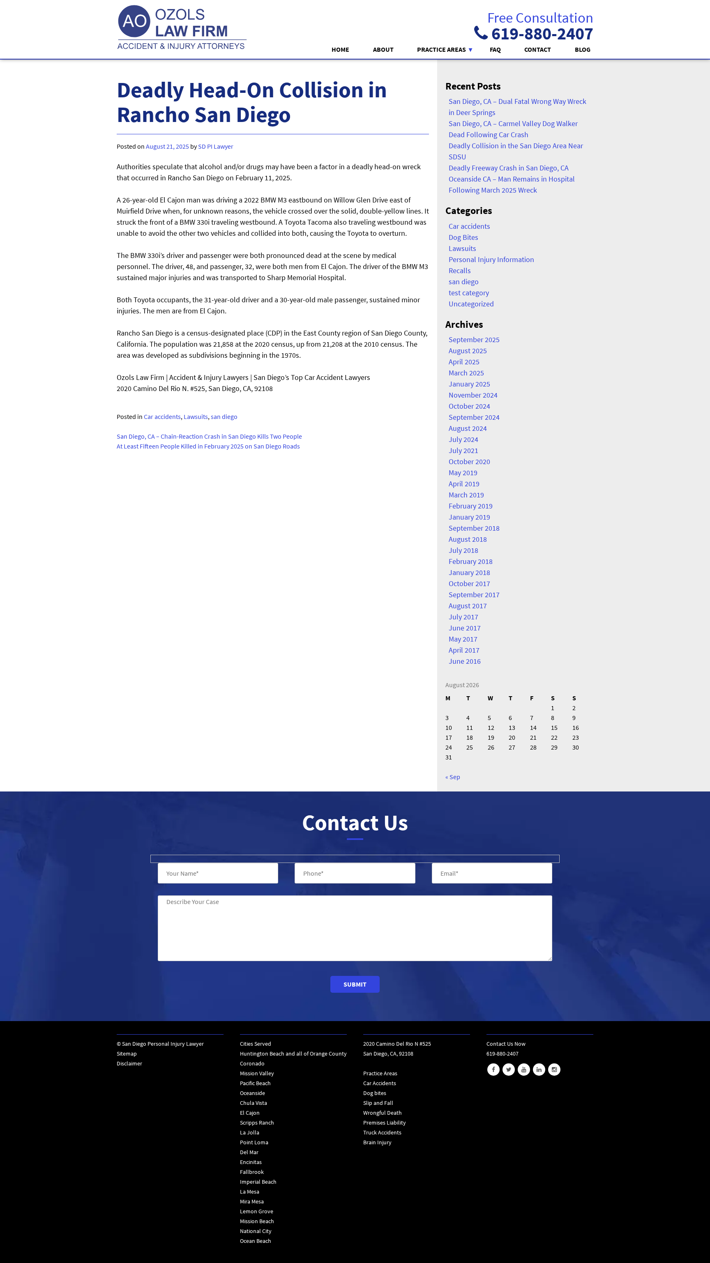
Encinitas (251, 1162)
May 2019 (463, 472)
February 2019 (471, 506)
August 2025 (468, 350)
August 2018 (468, 539)
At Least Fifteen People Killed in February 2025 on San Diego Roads (208, 446)
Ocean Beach (255, 1241)
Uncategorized (471, 303)
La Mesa (249, 1191)
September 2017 (474, 594)
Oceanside (252, 1093)
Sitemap (127, 1053)
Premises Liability (384, 1122)
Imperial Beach (258, 1181)
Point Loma (254, 1142)
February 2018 (471, 561)
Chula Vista (253, 1103)
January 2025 (469, 384)
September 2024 (474, 417)
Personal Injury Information (491, 259)
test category (469, 292)
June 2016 (465, 661)
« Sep (452, 777)
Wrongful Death (382, 1112)
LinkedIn (539, 1069)
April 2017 (464, 650)
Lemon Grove (256, 1211)
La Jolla (249, 1132)
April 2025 (464, 361)
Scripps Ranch (257, 1122)
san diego (224, 416)
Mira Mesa (252, 1201)
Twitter (509, 1069)
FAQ (495, 49)
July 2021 (463, 450)
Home (340, 49)
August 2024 (468, 428)
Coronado (252, 1063)
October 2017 (469, 583)
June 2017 (465, 628)
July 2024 (463, 439)
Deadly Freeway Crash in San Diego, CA (509, 168)
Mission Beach (257, 1221)
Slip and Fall (378, 1103)
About (383, 49)
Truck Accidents (382, 1132)
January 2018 (469, 572)
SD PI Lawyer (215, 146)
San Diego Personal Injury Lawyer (163, 1043)
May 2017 (463, 639)
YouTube (524, 1069)
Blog (582, 49)
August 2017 (468, 605)
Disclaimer (129, 1063)
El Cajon (250, 1112)
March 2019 (466, 494)
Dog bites (374, 1093)
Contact (537, 49)
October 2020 (469, 461)
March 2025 (466, 372)
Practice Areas (441, 49)
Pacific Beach (255, 1083)
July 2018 (463, 550)
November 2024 (473, 395)
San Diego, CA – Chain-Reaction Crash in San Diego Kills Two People (209, 436)
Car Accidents (379, 1083)
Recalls (460, 270)
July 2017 (463, 616)
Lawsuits (196, 416)
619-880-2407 (540, 33)
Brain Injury (377, 1142)
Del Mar (249, 1152)
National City (256, 1231)
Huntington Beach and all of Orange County (293, 1053)
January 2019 (469, 517)
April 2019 (464, 483)
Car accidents (162, 416)
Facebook (493, 1069)
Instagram (554, 1069)
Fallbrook (252, 1172)
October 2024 (469, 406)
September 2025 (474, 339)
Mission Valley (257, 1073)
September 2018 (474, 528)
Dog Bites (463, 237)
